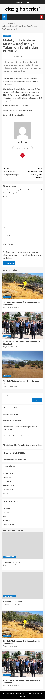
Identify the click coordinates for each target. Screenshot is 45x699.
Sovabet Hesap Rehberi (12, 420)
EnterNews (32, 693)
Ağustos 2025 (8, 481)
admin (7, 57)
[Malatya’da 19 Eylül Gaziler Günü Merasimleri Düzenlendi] (22, 325)
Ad (4, 228)
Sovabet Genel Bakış (10, 414)
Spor (4, 516)
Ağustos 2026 (8, 473)
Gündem (7, 35)
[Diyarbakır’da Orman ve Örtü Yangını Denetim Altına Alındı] (22, 286)
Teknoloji (6, 520)
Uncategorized (8, 524)
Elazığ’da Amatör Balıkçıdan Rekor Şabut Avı (12, 173)
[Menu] (9, 16)
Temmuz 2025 (8, 485)
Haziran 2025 (8, 489)
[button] (9, 16)
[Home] (4, 16)
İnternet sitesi (8, 244)
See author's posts (22, 148)
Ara (6, 396)
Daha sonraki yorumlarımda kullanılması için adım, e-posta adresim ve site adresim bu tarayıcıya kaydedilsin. (22, 255)
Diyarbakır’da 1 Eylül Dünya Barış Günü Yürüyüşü (34, 173)
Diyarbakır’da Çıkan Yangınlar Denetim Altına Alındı (22, 445)
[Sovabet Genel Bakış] (22, 545)
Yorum (6, 196)
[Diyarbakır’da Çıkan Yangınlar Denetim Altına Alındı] (22, 364)
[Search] (37, 17)
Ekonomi (6, 508)
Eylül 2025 (7, 477)
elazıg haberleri (22, 9)
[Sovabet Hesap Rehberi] (22, 585)
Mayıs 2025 (7, 494)
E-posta (6, 236)
